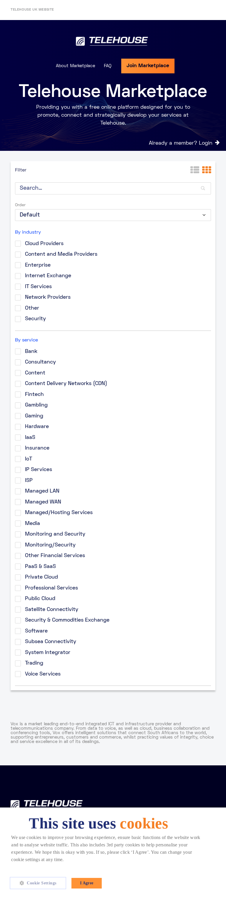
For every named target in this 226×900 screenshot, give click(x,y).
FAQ (108, 66)
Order (20, 205)
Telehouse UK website (32, 9)
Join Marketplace (148, 65)
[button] (40, 883)
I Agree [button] (87, 883)
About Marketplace (75, 66)
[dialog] (113, 853)
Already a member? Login (180, 143)
